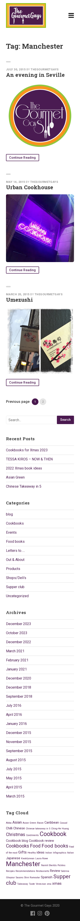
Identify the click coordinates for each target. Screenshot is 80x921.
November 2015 (18, 742)
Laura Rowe (41, 858)
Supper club (15, 587)
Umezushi (19, 299)
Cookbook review (41, 841)
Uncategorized (17, 596)
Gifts (22, 852)
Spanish (46, 877)
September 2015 (19, 751)
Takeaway (22, 883)
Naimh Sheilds (49, 865)
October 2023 (16, 633)
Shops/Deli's (16, 578)
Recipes (10, 871)
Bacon (40, 822)
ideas (40, 852)
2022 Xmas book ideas (24, 468)
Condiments (32, 835)
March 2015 (15, 796)
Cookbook (53, 834)
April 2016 (14, 714)
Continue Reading (22, 158)
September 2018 (19, 696)
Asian (17, 822)
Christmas (15, 834)
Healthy (32, 852)
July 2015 (13, 769)
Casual (63, 822)
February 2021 (17, 660)
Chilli (9, 828)
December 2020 (18, 678)
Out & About (15, 560)
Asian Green (15, 477)
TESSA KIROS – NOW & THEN (29, 459)
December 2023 (18, 624)
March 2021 (15, 651)
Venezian (41, 883)
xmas (57, 883)
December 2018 (18, 687)
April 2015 (14, 787)
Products (13, 569)
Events (11, 532)
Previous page (18, 402)
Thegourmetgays (45, 69)
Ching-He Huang (60, 828)
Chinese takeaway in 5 (38, 828)
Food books (15, 541)
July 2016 (13, 705)
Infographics (59, 852)
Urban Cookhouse (29, 187)
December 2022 (18, 642)
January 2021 (16, 669)
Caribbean (51, 822)
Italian (70, 852)
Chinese (19, 828)
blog (9, 514)
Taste (32, 883)
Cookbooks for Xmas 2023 (27, 450)
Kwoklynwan (27, 858)
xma (49, 883)
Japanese (13, 858)
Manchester (23, 864)
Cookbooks (15, 523)
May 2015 (14, 778)
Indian (48, 852)
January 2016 (16, 724)
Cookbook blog (17, 841)
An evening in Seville (35, 74)
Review (55, 871)
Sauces (19, 877)
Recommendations (25, 871)
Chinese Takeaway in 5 (23, 486)
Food (35, 846)
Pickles (61, 865)
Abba (9, 822)
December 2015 (18, 733)
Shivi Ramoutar (32, 877)
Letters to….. (15, 550)
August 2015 (16, 760)
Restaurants (42, 871)
